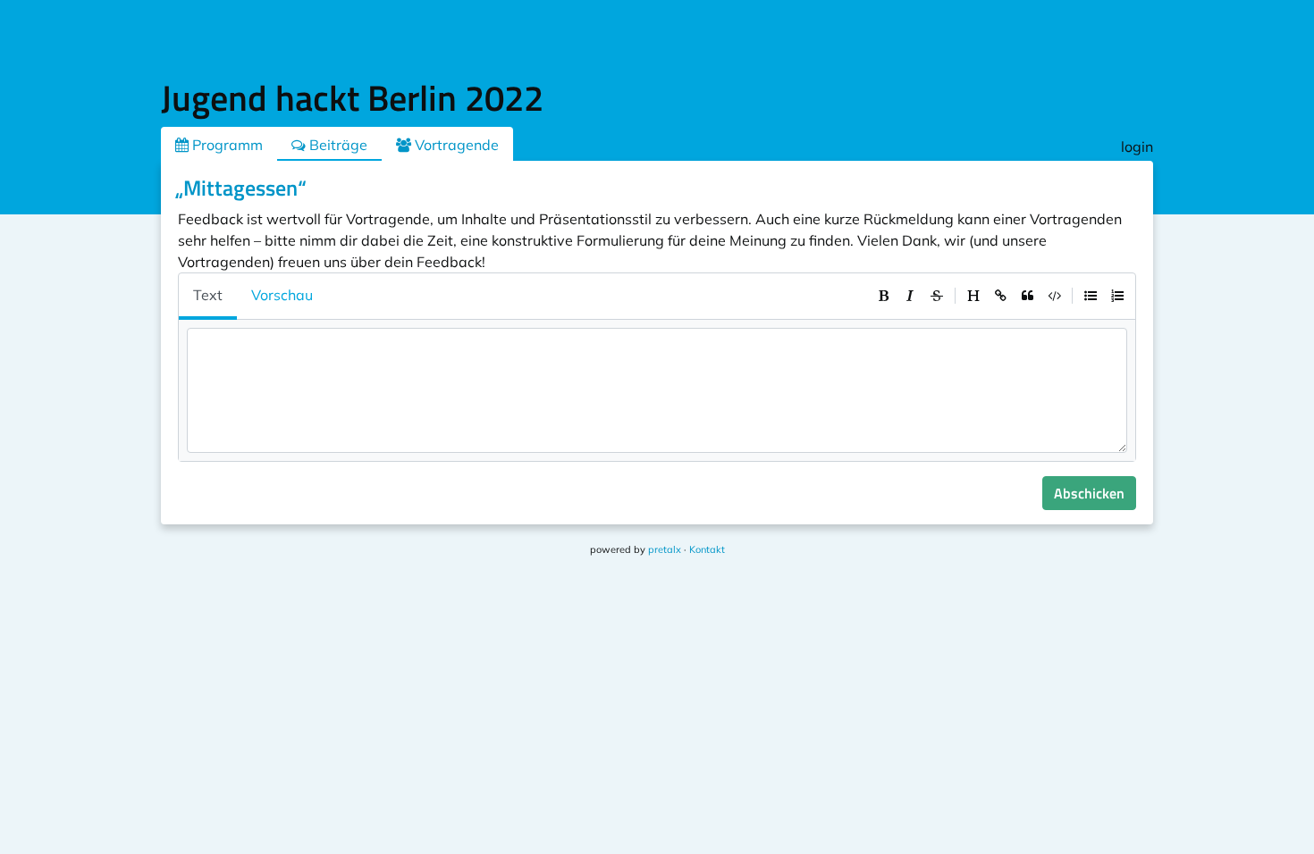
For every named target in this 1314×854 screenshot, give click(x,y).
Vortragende (455, 145)
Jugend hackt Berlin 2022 (352, 98)
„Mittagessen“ (241, 188)
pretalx (664, 549)
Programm (226, 145)
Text (208, 295)
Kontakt (707, 549)
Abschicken (1089, 493)
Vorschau (282, 295)
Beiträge (336, 145)
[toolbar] (1000, 296)
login (1137, 146)
